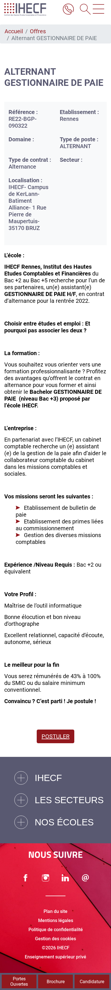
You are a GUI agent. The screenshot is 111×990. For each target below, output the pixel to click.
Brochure (56, 981)
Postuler (55, 736)
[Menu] (98, 9)
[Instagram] (45, 877)
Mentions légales (55, 920)
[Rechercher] (83, 9)
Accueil (14, 31)
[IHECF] (31, 9)
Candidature (92, 981)
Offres (38, 31)
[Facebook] (25, 877)
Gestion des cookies (55, 938)
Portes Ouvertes (19, 981)
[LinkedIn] (65, 877)
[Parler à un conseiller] (68, 9)
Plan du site (55, 911)
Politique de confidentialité (55, 929)
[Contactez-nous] (85, 877)
